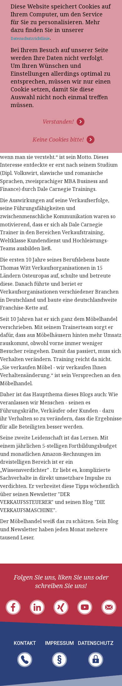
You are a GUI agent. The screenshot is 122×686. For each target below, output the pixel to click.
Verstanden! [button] (58, 121)
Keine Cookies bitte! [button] (58, 139)
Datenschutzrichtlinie (30, 38)
